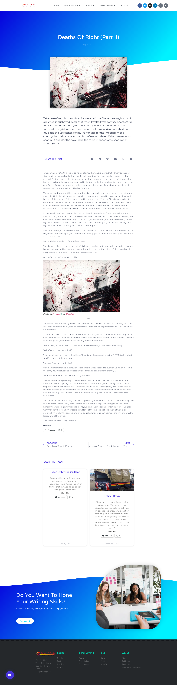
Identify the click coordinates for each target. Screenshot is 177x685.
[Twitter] (145, 5)
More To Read (53, 462)
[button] (10, 675)
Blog (123, 5)
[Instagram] (150, 5)
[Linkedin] (155, 5)
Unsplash (70, 314)
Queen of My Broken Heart (65, 472)
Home (56, 5)
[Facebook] (140, 5)
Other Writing (106, 5)
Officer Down (112, 496)
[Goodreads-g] (160, 5)
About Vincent (71, 5)
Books (89, 5)
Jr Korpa (57, 314)
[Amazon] (166, 5)
